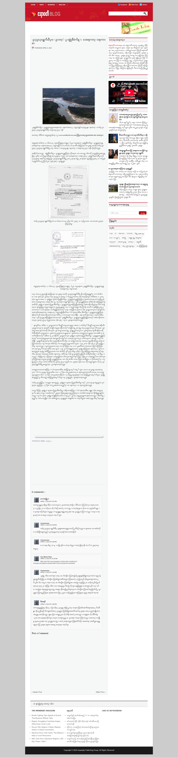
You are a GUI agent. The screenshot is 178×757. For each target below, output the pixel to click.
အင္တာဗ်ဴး (138, 242)
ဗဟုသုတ (112, 242)
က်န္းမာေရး (139, 234)
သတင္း (48, 441)
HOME (33, 4)
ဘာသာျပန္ (122, 242)
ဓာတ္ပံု (124, 238)
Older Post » (100, 692)
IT (115, 234)
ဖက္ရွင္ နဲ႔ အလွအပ (135, 238)
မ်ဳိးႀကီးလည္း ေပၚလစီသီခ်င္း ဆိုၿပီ (134, 135)
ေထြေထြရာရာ (142, 246)
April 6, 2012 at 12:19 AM (48, 558)
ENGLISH (62, 4)
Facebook (123, 4)
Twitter (144, 4)
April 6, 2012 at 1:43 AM (48, 572)
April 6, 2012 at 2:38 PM (48, 604)
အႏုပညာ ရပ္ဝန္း (128, 246)
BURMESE (51, 4)
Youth (129, 234)
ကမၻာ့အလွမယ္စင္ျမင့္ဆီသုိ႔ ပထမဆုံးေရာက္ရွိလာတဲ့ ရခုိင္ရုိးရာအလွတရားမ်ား (134, 116)
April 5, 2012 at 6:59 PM (48, 525)
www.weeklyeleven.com (67, 135)
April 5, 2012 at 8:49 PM (48, 541)
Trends (121, 234)
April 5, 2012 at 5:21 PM (48, 501)
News (43, 441)
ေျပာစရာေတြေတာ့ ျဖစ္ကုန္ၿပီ (120, 169)
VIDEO (41, 4)
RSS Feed (134, 4)
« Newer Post (37, 692)
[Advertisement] (68, 70)
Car (111, 234)
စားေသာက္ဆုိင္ (114, 238)
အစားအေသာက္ (114, 246)
